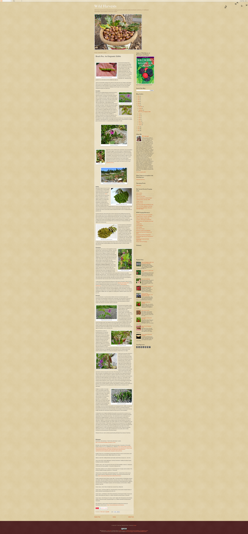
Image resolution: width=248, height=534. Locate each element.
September (141, 110)
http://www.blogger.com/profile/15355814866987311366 (136, 531)
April (140, 119)
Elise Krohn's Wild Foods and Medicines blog (144, 204)
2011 (139, 130)
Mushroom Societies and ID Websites (143, 230)
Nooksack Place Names (140, 196)
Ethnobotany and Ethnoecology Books (143, 234)
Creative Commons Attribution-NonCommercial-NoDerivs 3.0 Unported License (133, 530)
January (140, 124)
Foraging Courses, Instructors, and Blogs (144, 216)
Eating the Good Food (140, 179)
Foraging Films (139, 223)
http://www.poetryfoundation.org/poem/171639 (105, 442)
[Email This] (114, 512)
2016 (139, 101)
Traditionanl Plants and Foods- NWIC (143, 199)
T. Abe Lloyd (102, 511)
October (140, 108)
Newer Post (97, 517)
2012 (139, 128)
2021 (139, 96)
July (139, 113)
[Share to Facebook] (118, 512)
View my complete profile (141, 172)
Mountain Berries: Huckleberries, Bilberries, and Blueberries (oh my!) (147, 294)
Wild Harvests (105, 6)
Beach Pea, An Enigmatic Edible (144, 111)
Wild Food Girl (139, 194)
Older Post (131, 517)
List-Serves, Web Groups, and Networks (143, 219)
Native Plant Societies (140, 228)
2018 (139, 99)
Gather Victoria (139, 193)
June (140, 115)
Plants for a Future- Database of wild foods (144, 206)
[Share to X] (116, 512)
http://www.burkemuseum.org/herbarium (115, 505)
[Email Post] (112, 511)
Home (114, 517)
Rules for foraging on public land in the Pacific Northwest (148, 263)
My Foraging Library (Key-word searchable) (144, 214)
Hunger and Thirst (139, 202)
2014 (139, 105)
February (140, 122)
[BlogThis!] (115, 512)
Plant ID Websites (139, 225)
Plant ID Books (139, 227)
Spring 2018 (138, 185)
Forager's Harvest (139, 201)
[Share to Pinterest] (119, 512)
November (141, 106)
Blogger (134, 525)
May (139, 117)
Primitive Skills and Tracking (141, 241)
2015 (139, 103)
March (140, 121)
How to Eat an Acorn (145, 310)
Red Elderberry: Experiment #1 (147, 286)
